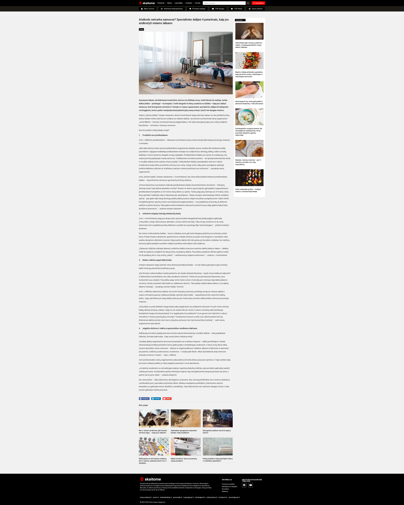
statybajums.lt (200, 497)
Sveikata (189, 3)
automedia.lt (177, 497)
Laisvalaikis (179, 3)
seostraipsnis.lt (234, 497)
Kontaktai (225, 489)
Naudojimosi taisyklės (229, 487)
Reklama (225, 491)
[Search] (248, 3)
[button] (144, 398)
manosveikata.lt (146, 497)
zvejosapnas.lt (188, 497)
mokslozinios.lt (211, 497)
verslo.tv (156, 497)
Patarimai (160, 3)
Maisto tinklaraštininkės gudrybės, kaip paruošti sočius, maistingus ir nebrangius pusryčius (249, 74)
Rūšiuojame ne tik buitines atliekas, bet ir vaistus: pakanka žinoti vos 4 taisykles (153, 461)
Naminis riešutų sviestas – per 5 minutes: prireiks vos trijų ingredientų (248, 162)
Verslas (197, 3)
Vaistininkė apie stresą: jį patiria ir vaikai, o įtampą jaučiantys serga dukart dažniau (248, 45)
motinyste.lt (222, 497)
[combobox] (224, 3)
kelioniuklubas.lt (166, 497)
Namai (169, 3)
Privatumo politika (228, 484)
